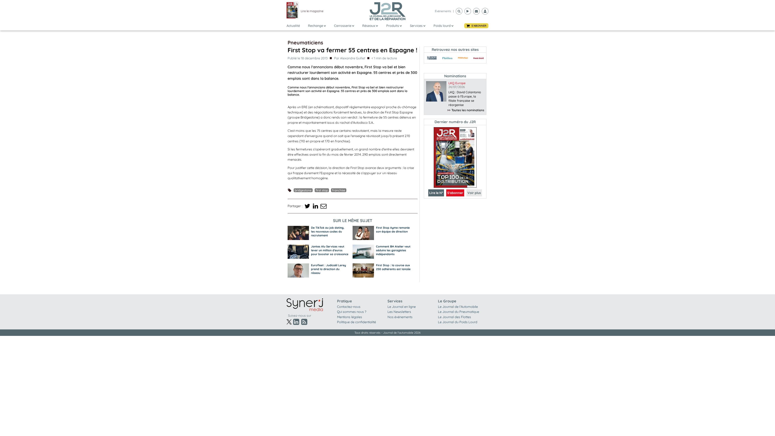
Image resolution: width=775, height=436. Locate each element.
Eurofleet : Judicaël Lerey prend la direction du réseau (328, 269)
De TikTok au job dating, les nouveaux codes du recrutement (327, 231)
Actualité (293, 26)
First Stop (322, 190)
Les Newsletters (399, 312)
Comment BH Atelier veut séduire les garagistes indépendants (393, 250)
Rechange (315, 26)
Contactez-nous (348, 307)
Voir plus (474, 193)
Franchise (338, 190)
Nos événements (400, 317)
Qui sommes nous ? (351, 312)
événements (443, 11)
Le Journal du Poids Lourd (457, 322)
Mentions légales (349, 317)
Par (349, 58)
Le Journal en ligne (402, 307)
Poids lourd (442, 26)
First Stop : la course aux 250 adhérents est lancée (393, 267)
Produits (392, 26)
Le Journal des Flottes (454, 317)
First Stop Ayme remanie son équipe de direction (393, 229)
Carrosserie (342, 26)
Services (416, 26)
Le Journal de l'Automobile (458, 307)
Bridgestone (303, 190)
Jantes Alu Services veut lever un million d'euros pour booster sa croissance (329, 250)
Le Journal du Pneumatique (458, 312)
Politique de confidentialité (356, 322)
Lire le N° (436, 193)
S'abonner (455, 193)
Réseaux (368, 26)
